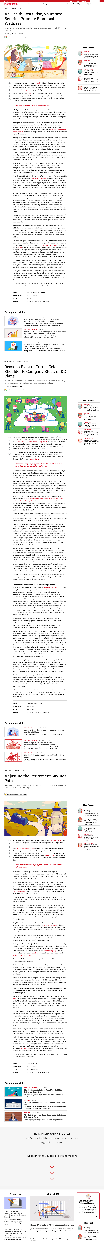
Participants (8, 770)
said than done (56, 840)
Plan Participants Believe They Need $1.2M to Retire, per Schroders (43, 1091)
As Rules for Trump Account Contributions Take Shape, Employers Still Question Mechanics (91, 55)
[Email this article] (9, 83)
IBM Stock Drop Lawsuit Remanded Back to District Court (45, 756)
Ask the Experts (88, 77)
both (14, 999)
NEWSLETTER (84, 1)
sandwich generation (51, 925)
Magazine (66, 4)
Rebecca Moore (16, 386)
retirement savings (32, 1063)
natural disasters (19, 891)
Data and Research (88, 85)
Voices (37, 4)
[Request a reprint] (9, 96)
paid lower (35, 953)
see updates (89, 1216)
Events (59, 4)
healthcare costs (31, 292)
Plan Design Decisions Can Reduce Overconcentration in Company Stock (39, 744)
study (20, 247)
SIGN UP (97, 1)
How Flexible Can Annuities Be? (52, 1225)
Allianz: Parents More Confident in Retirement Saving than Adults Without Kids (91, 89)
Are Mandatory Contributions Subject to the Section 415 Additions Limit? (91, 80)
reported (28, 90)
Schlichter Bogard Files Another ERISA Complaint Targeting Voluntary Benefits (44, 345)
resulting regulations (51, 588)
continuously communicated (48, 245)
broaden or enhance (39, 178)
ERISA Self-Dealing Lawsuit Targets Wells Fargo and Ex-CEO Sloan (44, 731)
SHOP (77, 1)
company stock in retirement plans (36, 703)
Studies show (25, 1048)
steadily (38, 83)
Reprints (47, 301)
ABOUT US (72, 1)
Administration (9, 361)
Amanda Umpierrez (17, 33)
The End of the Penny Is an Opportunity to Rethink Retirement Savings (45, 1116)
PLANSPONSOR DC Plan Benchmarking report (31, 442)
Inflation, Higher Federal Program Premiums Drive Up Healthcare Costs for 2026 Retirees (45, 333)
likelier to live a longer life (22, 955)
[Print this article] (9, 99)
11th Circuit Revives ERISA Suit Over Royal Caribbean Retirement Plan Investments (90, 64)
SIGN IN (92, 1)
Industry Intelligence (77, 4)
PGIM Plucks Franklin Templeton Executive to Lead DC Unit (91, 72)
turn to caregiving (50, 951)
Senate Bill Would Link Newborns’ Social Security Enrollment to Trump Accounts (15, 1232)
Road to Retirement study (25, 849)
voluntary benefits (41, 292)
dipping (30, 93)
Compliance (87, 51)
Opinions (27, 1113)
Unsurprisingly (50, 855)
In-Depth (30, 4)
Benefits (7, 8)
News (22, 4)
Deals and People (88, 69)
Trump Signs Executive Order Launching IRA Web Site (44, 1103)
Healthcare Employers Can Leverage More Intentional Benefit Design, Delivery (41, 320)
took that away (34, 459)
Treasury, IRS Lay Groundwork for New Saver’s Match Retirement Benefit (15, 1214)
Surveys (45, 4)
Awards (52, 4)
